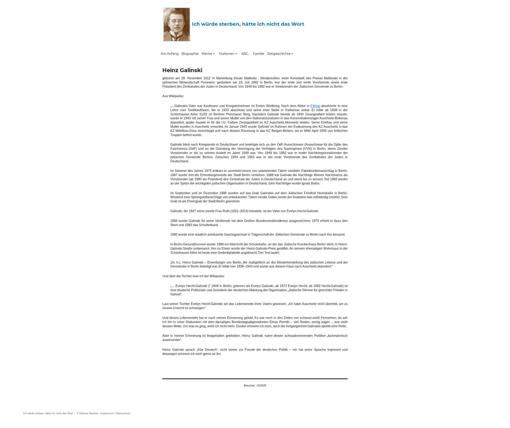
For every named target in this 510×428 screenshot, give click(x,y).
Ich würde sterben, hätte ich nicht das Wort (248, 24)
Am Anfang (170, 54)
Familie (258, 54)
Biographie (190, 54)
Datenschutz (123, 413)
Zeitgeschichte (279, 54)
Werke (206, 54)
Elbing (315, 106)
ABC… (245, 54)
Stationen (226, 54)
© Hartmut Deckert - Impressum (95, 413)
